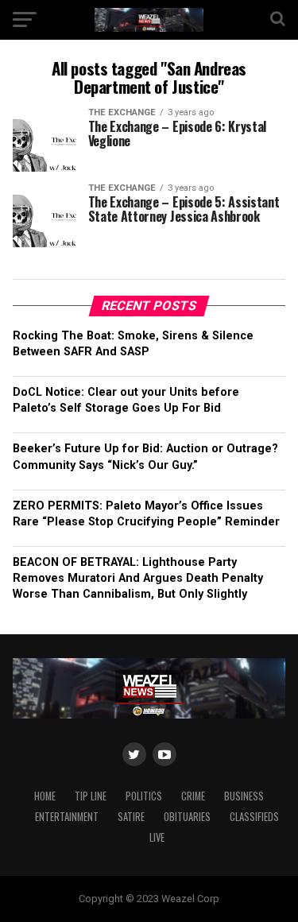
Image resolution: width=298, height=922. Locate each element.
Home (45, 796)
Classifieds (254, 816)
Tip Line (90, 796)
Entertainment (67, 816)
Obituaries (187, 816)
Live (156, 837)
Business (244, 796)
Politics (144, 796)
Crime (193, 796)
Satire (131, 816)
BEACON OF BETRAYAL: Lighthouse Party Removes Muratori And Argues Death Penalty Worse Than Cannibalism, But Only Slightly (138, 578)
